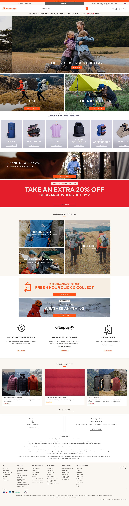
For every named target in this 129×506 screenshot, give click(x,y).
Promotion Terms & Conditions (21, 480)
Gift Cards (34, 474)
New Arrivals (33, 13)
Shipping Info (6, 470)
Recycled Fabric (65, 474)
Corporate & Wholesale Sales (22, 471)
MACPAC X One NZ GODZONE (51, 481)
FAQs (4, 478)
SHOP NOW (32, 108)
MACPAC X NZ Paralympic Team (53, 484)
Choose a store (117, 9)
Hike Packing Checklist (52, 478)
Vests (77, 484)
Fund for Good (50, 472)
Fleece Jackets (79, 482)
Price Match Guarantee (37, 480)
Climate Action (65, 470)
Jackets (78, 470)
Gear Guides (50, 468)
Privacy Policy (20, 477)
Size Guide (5, 476)
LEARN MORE (64, 295)
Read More (7, 403)
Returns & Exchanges (7, 472)
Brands (83, 13)
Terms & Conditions (21, 482)
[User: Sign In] (124, 8)
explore (97, 13)
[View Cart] (126, 8)
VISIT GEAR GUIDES (64, 409)
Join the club (96, 429)
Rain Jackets (79, 480)
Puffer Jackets (79, 474)
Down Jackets (79, 476)
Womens (41, 13)
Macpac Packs (20, 486)
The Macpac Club (36, 468)
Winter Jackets (79, 478)
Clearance (90, 13)
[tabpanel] (64, 44)
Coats (77, 486)
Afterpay (34, 476)
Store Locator (35, 470)
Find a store (32, 427)
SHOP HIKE (64, 66)
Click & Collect (35, 472)
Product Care (6, 480)
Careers (19, 473)
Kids (51, 13)
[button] (127, 134)
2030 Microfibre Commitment (65, 477)
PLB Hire (49, 474)
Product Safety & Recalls (37, 478)
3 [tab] (65, 71)
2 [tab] (64, 71)
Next (124, 41)
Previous (5, 41)
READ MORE (71, 273)
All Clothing (79, 468)
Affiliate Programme (22, 475)
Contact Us (5, 468)
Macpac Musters (50, 476)
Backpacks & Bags (59, 13)
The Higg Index (65, 479)
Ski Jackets (79, 472)
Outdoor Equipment (73, 13)
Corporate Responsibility (23, 484)
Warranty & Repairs (7, 474)
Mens (47, 13)
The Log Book (50, 470)
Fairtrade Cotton (66, 472)
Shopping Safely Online (37, 482)
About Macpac (20, 468)
